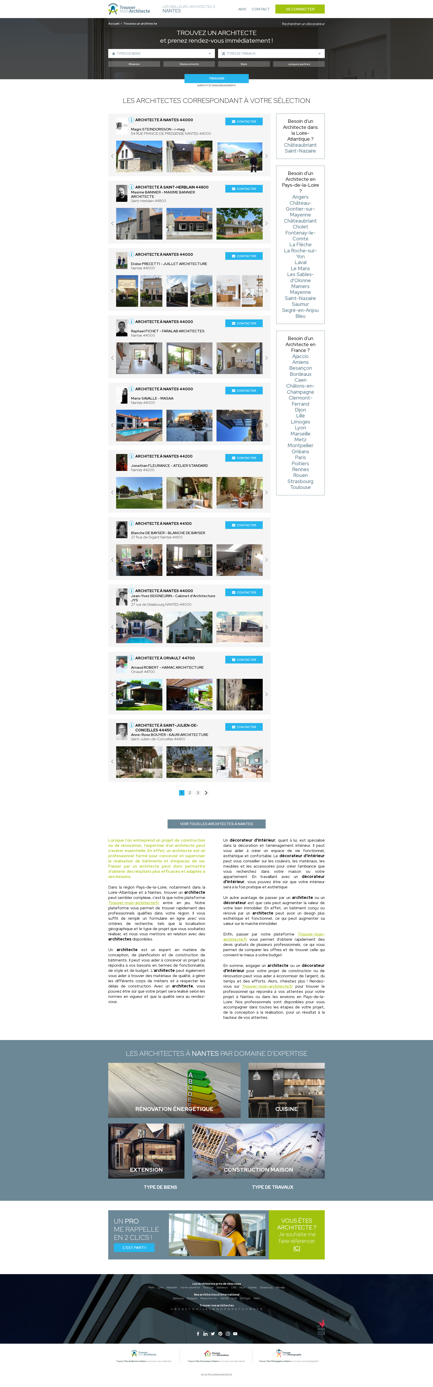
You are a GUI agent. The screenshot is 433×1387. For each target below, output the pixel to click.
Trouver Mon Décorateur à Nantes (203, 1361)
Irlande (224, 1298)
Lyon (160, 1287)
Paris (151, 1287)
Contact (261, 9)
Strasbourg (266, 1287)
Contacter (246, 121)
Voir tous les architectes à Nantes (216, 823)
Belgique (178, 1298)
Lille (233, 1287)
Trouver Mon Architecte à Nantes (131, 1361)
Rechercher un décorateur (303, 23)
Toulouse (208, 1287)
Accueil (113, 23)
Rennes (280, 1287)
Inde (234, 1298)
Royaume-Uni (208, 1298)
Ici (296, 1248)
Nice (242, 1287)
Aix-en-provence (190, 1287)
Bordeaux (222, 1287)
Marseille (172, 1287)
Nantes (252, 1287)
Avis (242, 9)
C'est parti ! (134, 1247)
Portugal (245, 1298)
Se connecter (300, 9)
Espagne (192, 1298)
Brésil (257, 1298)
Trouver (216, 78)
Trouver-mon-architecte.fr (133, 902)
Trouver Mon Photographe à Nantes (275, 1361)
